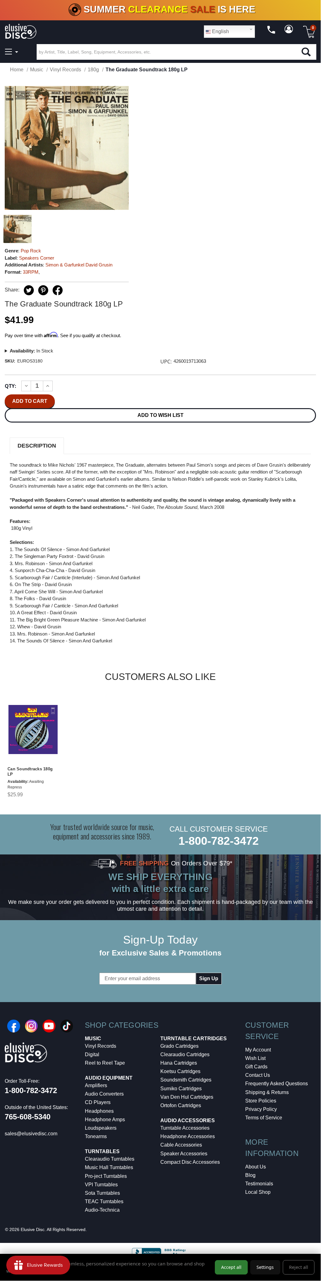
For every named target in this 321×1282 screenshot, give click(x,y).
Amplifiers (96, 1085)
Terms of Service (263, 1117)
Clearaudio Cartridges (185, 1054)
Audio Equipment (108, 1078)
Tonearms (96, 1136)
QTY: (10, 386)
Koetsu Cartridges (180, 1071)
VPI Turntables (101, 1184)
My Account (258, 1049)
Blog (250, 1175)
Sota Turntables (102, 1193)
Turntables (102, 1151)
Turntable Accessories (185, 1128)
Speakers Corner (36, 258)
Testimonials (259, 1183)
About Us (255, 1166)
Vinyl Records (100, 1046)
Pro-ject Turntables (106, 1176)
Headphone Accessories (187, 1136)
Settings (265, 1267)
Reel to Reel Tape (105, 1063)
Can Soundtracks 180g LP (30, 772)
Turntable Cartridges (193, 1038)
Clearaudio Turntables (109, 1159)
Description (37, 446)
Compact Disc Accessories (190, 1162)
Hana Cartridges (178, 1063)
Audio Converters (104, 1094)
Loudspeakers (100, 1128)
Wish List (255, 1058)
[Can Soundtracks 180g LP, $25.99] (33, 729)
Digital (92, 1054)
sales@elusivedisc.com (31, 1133)
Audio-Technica (102, 1210)
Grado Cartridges (179, 1046)
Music (93, 1038)
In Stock (31, 350)
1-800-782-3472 (219, 840)
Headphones (99, 1111)
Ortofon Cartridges (180, 1105)
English (220, 31)
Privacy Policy (261, 1109)
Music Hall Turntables (109, 1167)
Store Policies (260, 1100)
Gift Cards (256, 1066)
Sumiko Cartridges (181, 1088)
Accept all (231, 1267)
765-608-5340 (27, 1116)
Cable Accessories (181, 1145)
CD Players (98, 1102)
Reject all (298, 1267)
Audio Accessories (187, 1120)
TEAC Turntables (104, 1201)
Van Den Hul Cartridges (186, 1097)
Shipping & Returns (267, 1092)
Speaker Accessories (183, 1153)
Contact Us (257, 1075)
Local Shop (258, 1192)
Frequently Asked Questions (276, 1083)
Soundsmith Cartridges (185, 1079)
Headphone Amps (105, 1119)
